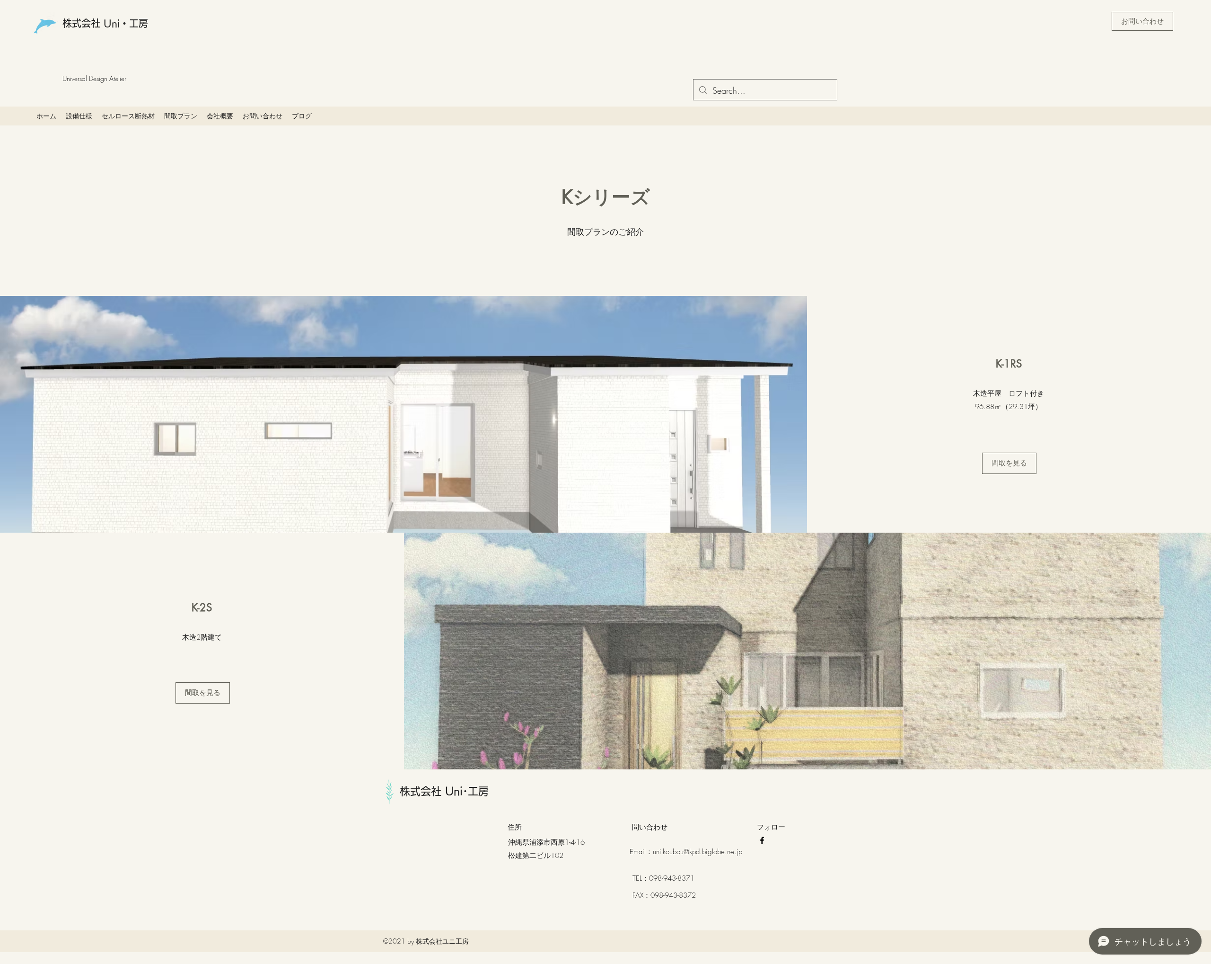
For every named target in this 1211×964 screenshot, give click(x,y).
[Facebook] (762, 840)
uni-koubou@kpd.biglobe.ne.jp (697, 852)
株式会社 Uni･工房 (444, 791)
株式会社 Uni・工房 (105, 23)
